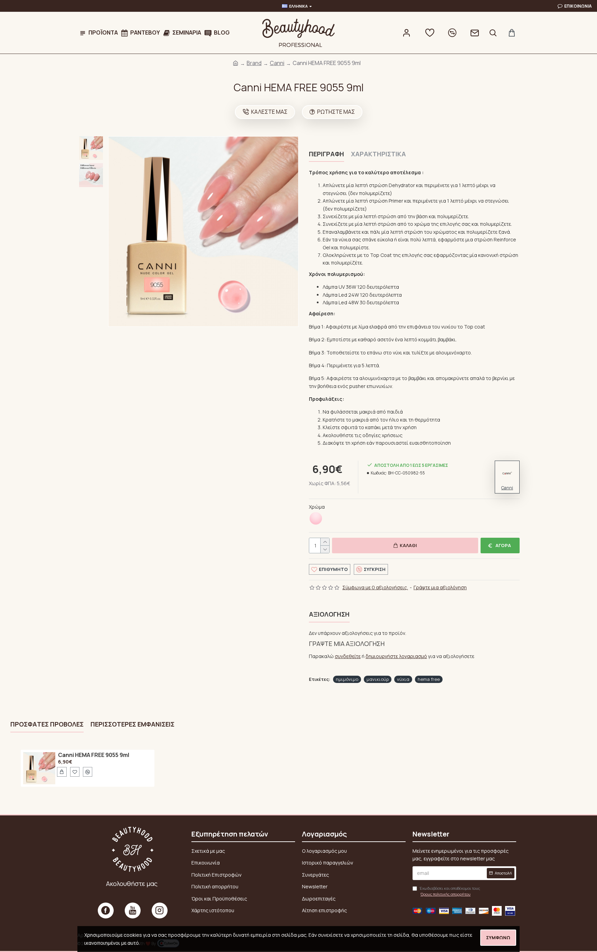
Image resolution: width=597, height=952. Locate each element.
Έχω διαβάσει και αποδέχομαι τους (449, 891)
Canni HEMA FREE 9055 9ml (93, 755)
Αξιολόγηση (329, 614)
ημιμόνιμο (347, 679)
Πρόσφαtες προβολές (47, 724)
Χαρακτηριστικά (378, 154)
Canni (277, 63)
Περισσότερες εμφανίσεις (132, 724)
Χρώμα (317, 506)
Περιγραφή (326, 154)
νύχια (403, 679)
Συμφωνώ (498, 937)
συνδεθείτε (348, 656)
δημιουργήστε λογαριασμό (396, 656)
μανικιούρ (378, 679)
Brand (254, 63)
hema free (429, 679)
